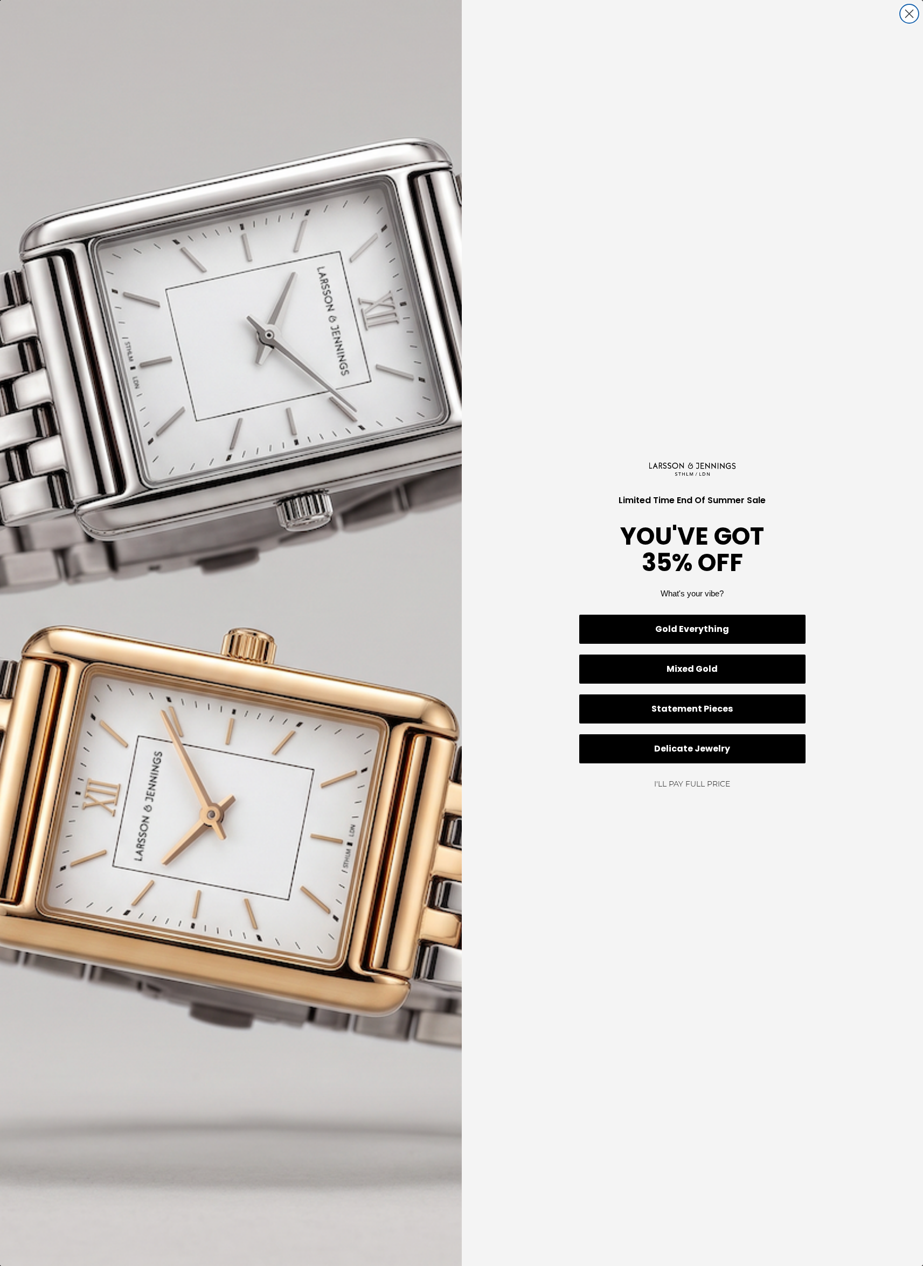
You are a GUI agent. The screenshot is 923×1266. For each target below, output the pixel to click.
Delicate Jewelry (692, 748)
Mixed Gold (692, 669)
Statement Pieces (692, 708)
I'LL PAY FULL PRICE (692, 785)
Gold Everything (692, 629)
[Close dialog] (909, 13)
